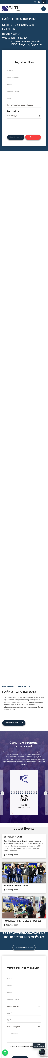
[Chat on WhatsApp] (5, 1052)
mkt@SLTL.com (35, 2)
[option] (24, 793)
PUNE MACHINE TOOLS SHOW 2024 (23, 921)
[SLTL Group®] (11, 8)
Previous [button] (2, 793)
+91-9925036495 (39, 2)
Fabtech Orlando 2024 (16, 886)
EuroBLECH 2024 (13, 837)
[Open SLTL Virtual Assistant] (42, 1052)
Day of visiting (13, 111)
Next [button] (45, 793)
